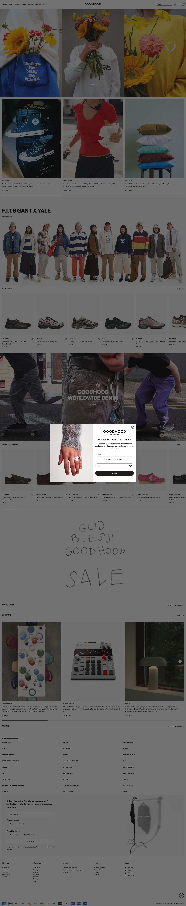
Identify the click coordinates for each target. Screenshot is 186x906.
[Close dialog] (133, 427)
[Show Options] (130, 466)
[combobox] (112, 466)
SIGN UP (114, 473)
